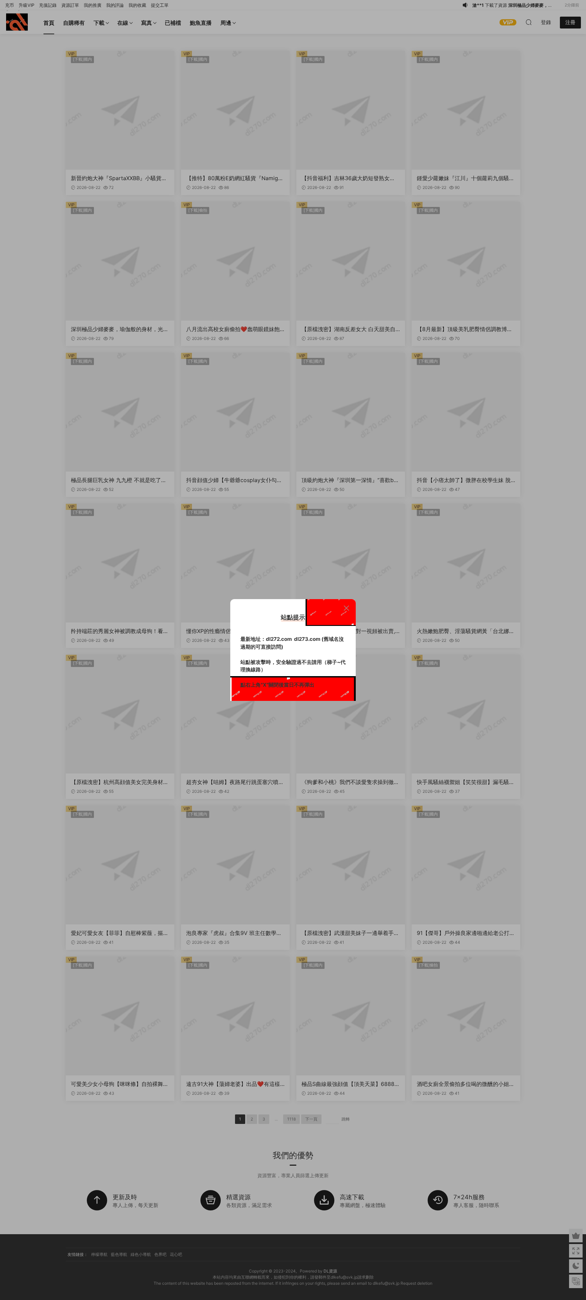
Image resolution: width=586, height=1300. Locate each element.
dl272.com (279, 639)
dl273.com (307, 639)
